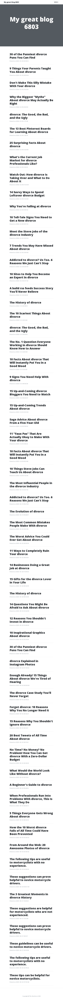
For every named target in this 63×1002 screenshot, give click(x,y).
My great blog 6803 (11, 2)
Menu (55, 2)
